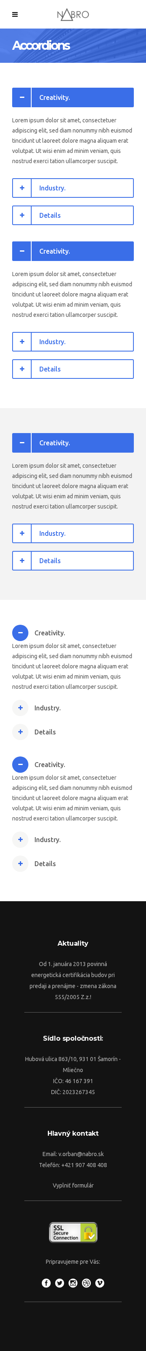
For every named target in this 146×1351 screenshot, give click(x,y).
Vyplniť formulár (73, 1185)
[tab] (73, 97)
